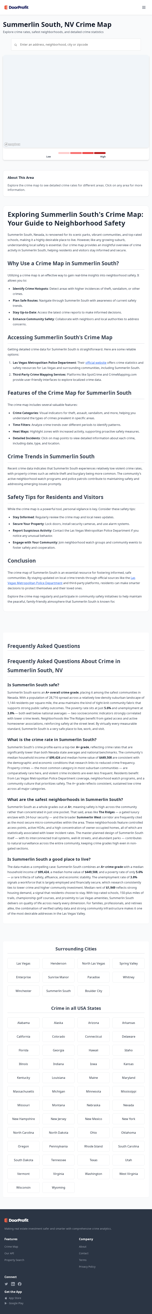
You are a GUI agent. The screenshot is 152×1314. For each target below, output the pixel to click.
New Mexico (93, 1119)
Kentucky (23, 1078)
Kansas (129, 1064)
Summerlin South (58, 991)
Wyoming (58, 1187)
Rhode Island (93, 1146)
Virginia (58, 1174)
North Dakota (58, 1133)
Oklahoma (128, 1133)
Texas (94, 1160)
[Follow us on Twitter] (6, 1284)
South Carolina (128, 1146)
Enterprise (23, 977)
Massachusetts (23, 1091)
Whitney (128, 977)
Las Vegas (23, 963)
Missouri (23, 1105)
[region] (76, 101)
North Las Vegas (93, 963)
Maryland (128, 1078)
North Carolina (23, 1133)
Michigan (58, 1091)
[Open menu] (144, 7)
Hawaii (93, 1050)
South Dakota (23, 1160)
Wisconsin (23, 1187)
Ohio (93, 1133)
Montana (58, 1105)
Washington (93, 1174)
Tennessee (58, 1160)
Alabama (23, 1023)
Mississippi (128, 1091)
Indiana (58, 1064)
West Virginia (128, 1174)
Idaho (129, 1050)
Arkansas (128, 1023)
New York (128, 1119)
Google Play (16, 1303)
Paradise (93, 977)
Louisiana (58, 1078)
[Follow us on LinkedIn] (13, 1284)
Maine (93, 1078)
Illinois (23, 1064)
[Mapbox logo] (12, 144)
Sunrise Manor (58, 977)
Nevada (128, 1105)
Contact (83, 1253)
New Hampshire (23, 1119)
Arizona (93, 1023)
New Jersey (58, 1119)
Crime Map (11, 1246)
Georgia (58, 1050)
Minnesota (93, 1091)
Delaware (128, 1036)
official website (95, 363)
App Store (15, 1298)
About (82, 1246)
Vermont (23, 1174)
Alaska (58, 1023)
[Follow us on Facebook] (20, 1284)
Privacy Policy (87, 1266)
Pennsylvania (58, 1146)
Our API (9, 1253)
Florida (23, 1050)
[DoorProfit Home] (16, 7)
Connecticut (93, 1036)
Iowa (93, 1064)
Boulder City (93, 991)
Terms (83, 1260)
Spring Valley (129, 963)
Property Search (14, 1260)
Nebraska (93, 1105)
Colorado (58, 1036)
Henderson (58, 963)
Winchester (24, 991)
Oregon (23, 1146)
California (23, 1036)
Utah (128, 1160)
